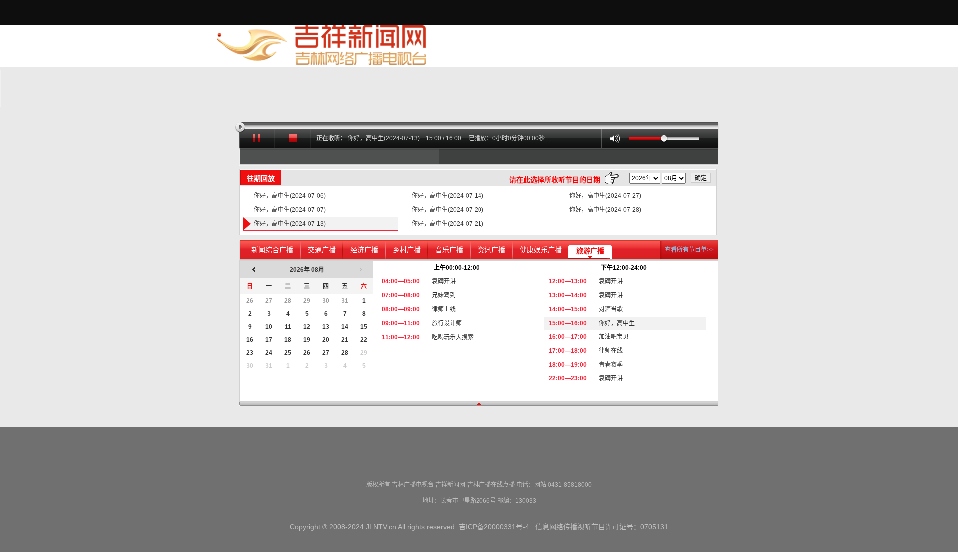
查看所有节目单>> (689, 249)
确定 (701, 178)
